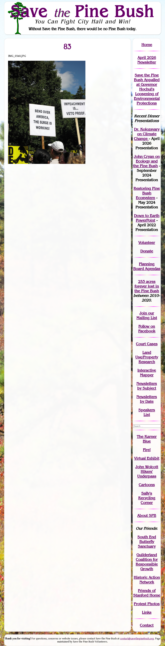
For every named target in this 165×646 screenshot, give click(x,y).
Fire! (147, 449)
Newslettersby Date (146, 399)
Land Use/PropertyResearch (146, 357)
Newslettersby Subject (146, 385)
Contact (147, 625)
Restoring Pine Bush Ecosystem (147, 193)
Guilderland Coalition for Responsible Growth (147, 561)
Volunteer (146, 242)
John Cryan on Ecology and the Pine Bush (146, 161)
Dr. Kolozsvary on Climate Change (147, 134)
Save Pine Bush (83, 11)
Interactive (146, 370)
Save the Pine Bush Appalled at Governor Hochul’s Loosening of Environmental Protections (147, 89)
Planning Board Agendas (146, 266)
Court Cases (147, 343)
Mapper (147, 375)
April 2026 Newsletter (146, 59)
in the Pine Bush (146, 288)
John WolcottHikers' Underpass (146, 471)
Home (146, 44)
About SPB (146, 515)
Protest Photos (147, 603)
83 (68, 46)
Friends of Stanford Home (146, 592)
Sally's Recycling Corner (146, 498)
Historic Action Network (147, 579)
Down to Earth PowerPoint (146, 218)
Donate (146, 251)
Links (146, 612)
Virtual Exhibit (146, 458)
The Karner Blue (147, 438)
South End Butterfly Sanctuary (146, 541)
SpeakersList (146, 412)
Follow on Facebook (146, 328)
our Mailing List (146, 315)
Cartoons (147, 484)
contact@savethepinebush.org (137, 638)
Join (143, 313)
